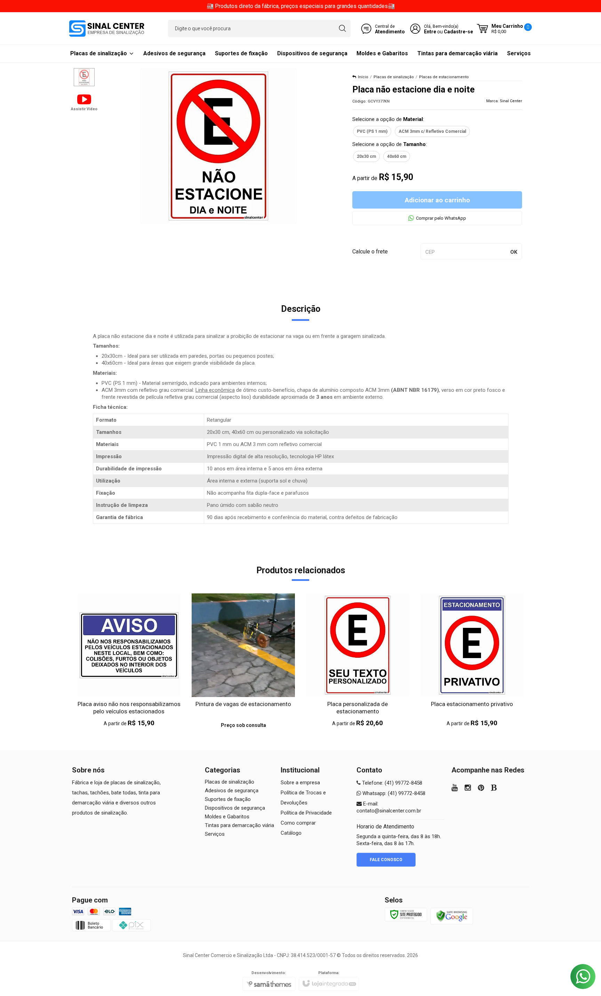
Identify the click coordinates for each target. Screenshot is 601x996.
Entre (430, 31)
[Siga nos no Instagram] (468, 788)
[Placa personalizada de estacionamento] (358, 660)
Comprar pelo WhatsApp (441, 218)
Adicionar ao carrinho (437, 200)
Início (363, 77)
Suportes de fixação (228, 799)
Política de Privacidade (306, 813)
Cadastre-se (458, 31)
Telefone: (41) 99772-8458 (391, 783)
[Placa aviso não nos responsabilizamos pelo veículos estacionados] (129, 660)
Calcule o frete (370, 251)
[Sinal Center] (106, 28)
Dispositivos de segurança (235, 808)
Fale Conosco (386, 859)
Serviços (215, 834)
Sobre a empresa (300, 782)
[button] (84, 101)
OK (513, 252)
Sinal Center (511, 101)
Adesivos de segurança (231, 790)
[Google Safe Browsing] (452, 915)
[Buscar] (342, 28)
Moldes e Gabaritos (227, 816)
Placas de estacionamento (444, 77)
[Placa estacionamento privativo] (472, 660)
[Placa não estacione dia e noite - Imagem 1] (84, 77)
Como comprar (298, 823)
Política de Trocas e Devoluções (303, 797)
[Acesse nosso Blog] (494, 788)
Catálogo (291, 833)
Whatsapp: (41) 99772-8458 (393, 793)
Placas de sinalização (394, 77)
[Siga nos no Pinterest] (481, 788)
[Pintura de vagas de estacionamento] (243, 662)
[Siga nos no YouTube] (454, 788)
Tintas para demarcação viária (239, 825)
